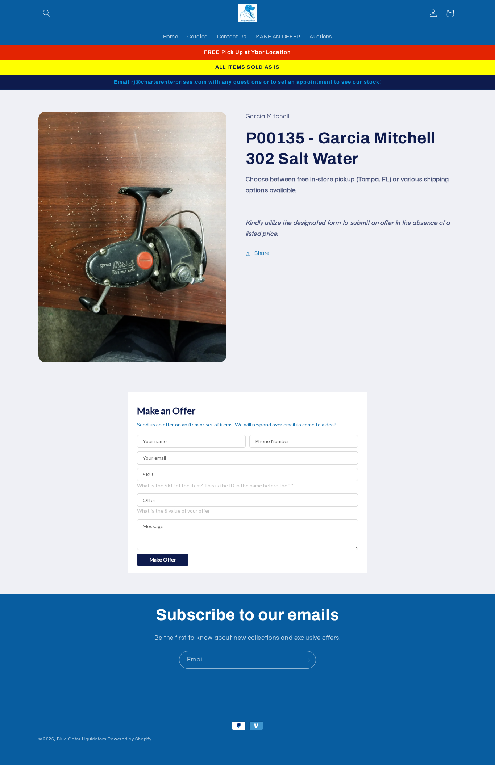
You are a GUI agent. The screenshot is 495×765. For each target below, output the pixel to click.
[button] (46, 13)
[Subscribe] (307, 660)
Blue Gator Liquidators (81, 739)
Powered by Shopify (129, 739)
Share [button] (262, 253)
